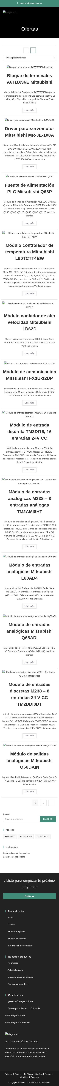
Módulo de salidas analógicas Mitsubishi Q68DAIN (29, 761)
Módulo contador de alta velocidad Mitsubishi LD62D (29, 322)
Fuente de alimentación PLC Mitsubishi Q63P (29, 188)
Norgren (48, 1074)
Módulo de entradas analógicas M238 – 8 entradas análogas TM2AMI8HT (29, 501)
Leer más (29, 110)
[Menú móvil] (54, 12)
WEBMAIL (46, 1083)
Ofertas (11, 924)
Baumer (18, 1074)
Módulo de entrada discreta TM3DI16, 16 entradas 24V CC (29, 432)
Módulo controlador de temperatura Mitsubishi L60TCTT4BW (29, 252)
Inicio (10, 917)
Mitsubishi (24, 1077)
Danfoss (38, 1074)
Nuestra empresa (16, 931)
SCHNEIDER (43, 836)
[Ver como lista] (33, 50)
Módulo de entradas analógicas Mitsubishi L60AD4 (29, 572)
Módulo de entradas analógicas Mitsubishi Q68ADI (29, 631)
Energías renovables (18, 984)
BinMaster (28, 1074)
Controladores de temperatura (16, 853)
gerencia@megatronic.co (31, 3)
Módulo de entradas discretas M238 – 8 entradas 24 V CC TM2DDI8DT (30, 694)
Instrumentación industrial (20, 977)
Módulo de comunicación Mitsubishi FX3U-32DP (29, 375)
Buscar (6, 814)
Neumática (13, 963)
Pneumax (35, 1077)
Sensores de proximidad (14, 857)
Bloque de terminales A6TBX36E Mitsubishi (29, 79)
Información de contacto (20, 945)
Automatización (15, 970)
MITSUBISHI (26, 836)
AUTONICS (10, 836)
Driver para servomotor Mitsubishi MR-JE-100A (29, 132)
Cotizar (29, 896)
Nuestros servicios (17, 938)
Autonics (8, 1074)
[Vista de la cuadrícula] (26, 50)
